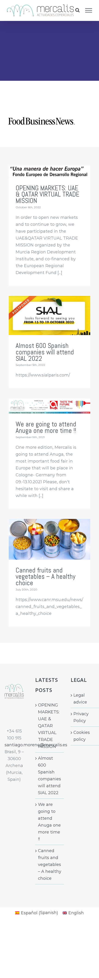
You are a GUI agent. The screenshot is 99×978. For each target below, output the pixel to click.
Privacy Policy (81, 717)
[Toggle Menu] (88, 10)
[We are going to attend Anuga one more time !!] (49, 406)
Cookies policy (81, 736)
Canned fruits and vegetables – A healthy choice (46, 576)
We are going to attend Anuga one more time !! (46, 427)
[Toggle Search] (77, 10)
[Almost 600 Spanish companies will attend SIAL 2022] (49, 315)
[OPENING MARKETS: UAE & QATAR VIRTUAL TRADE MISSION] (49, 171)
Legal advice (80, 699)
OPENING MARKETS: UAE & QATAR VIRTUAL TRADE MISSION (47, 194)
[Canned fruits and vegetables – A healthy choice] (49, 539)
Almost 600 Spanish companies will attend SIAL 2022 (45, 352)
